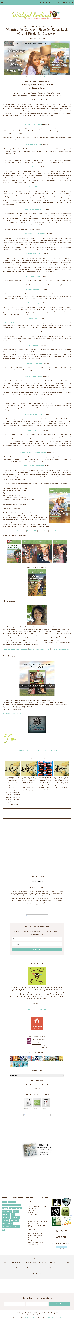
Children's (12, 1202)
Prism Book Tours (42, 77)
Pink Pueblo (41, 1312)
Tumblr (47, 649)
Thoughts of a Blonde (33, 414)
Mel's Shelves (32, 1219)
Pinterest (54, 649)
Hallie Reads (33, 167)
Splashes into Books (33, 430)
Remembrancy (33, 303)
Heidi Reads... (32, 1210)
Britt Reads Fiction (33, 144)
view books (44, 1047)
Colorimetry (32, 1208)
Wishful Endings (30, 1317)
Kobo (46, 531)
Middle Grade (6, 1211)
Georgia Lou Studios (54, 1317)
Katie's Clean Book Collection (33, 234)
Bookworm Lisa (33, 1223)
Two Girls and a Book (33, 376)
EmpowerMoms (33, 332)
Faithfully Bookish (33, 289)
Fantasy (5, 1208)
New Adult (5, 1214)
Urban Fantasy (7, 1223)
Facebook (24, 649)
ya (3, 1229)
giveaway (41, 26)
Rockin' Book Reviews (33, 124)
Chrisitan (5, 1205)
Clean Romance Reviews (36, 1244)
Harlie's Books (33, 345)
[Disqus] (37, 844)
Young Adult (6, 1226)
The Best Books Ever (35, 1231)
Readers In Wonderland (35, 1235)
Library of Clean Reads (35, 1242)
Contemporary (32, 26)
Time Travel (14, 1220)
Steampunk (6, 1217)
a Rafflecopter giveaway (12, 714)
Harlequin (53, 531)
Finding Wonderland (34, 1202)
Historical (13, 1208)
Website (6, 649)
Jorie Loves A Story (33, 254)
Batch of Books (33, 1212)
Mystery (16, 1211)
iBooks (40, 531)
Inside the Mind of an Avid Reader (33, 452)
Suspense (5, 1220)
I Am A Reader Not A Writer (37, 1206)
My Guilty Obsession (35, 1233)
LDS (20, 1208)
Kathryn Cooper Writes (35, 1240)
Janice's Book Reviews (33, 363)
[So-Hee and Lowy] (12, 1066)
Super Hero (15, 1217)
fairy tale (16, 1226)
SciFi (13, 1214)
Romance (49, 26)
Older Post (62, 813)
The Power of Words (33, 187)
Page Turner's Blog (34, 1238)
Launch (28, 100)
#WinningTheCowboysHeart (14, 323)
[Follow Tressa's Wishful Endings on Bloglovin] (61, 1248)
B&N (35, 531)
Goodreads (21, 531)
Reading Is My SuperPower (33, 466)
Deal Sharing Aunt (33, 276)
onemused (33, 318)
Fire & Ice (31, 1217)
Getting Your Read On (33, 209)
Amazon (30, 531)
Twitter (32, 649)
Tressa (34, 1039)
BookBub (62, 649)
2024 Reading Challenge (37, 1036)
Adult (24, 26)
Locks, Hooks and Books (33, 399)
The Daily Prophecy (34, 1214)
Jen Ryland (31, 1204)
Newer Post (12, 813)
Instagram (40, 649)
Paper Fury (31, 1229)
